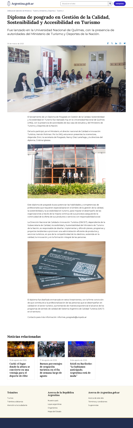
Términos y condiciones (97, 402)
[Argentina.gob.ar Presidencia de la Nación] (20, 3)
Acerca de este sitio (96, 398)
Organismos (52, 408)
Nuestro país (53, 401)
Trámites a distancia (15, 402)
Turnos (10, 398)
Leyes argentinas (54, 404)
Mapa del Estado (54, 412)
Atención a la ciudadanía (17, 405)
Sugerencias (93, 405)
